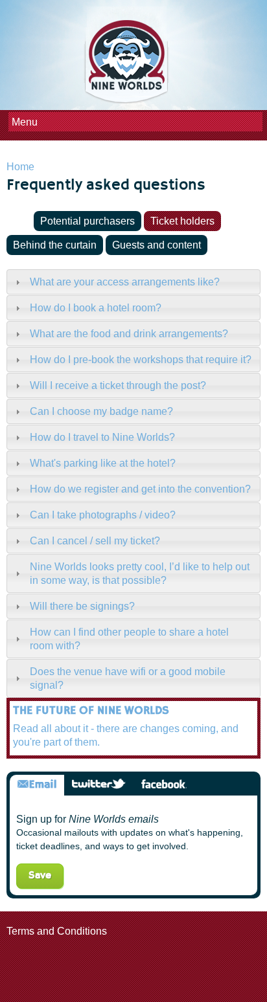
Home (20, 166)
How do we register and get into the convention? (140, 489)
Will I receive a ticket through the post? (118, 385)
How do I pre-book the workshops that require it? (140, 359)
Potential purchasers (87, 221)
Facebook (163, 785)
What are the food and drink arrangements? (129, 333)
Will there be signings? (82, 606)
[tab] (133, 282)
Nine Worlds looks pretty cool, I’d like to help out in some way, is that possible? (140, 573)
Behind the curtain (55, 245)
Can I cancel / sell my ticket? (95, 540)
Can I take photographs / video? (103, 514)
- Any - (18, 221)
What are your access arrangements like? (125, 281)
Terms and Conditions (56, 931)
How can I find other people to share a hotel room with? (129, 639)
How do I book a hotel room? (95, 307)
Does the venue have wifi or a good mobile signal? (128, 678)
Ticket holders (182, 221)
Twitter (98, 785)
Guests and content (156, 245)
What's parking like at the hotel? (103, 463)
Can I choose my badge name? (101, 411)
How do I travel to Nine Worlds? (102, 437)
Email (37, 785)
